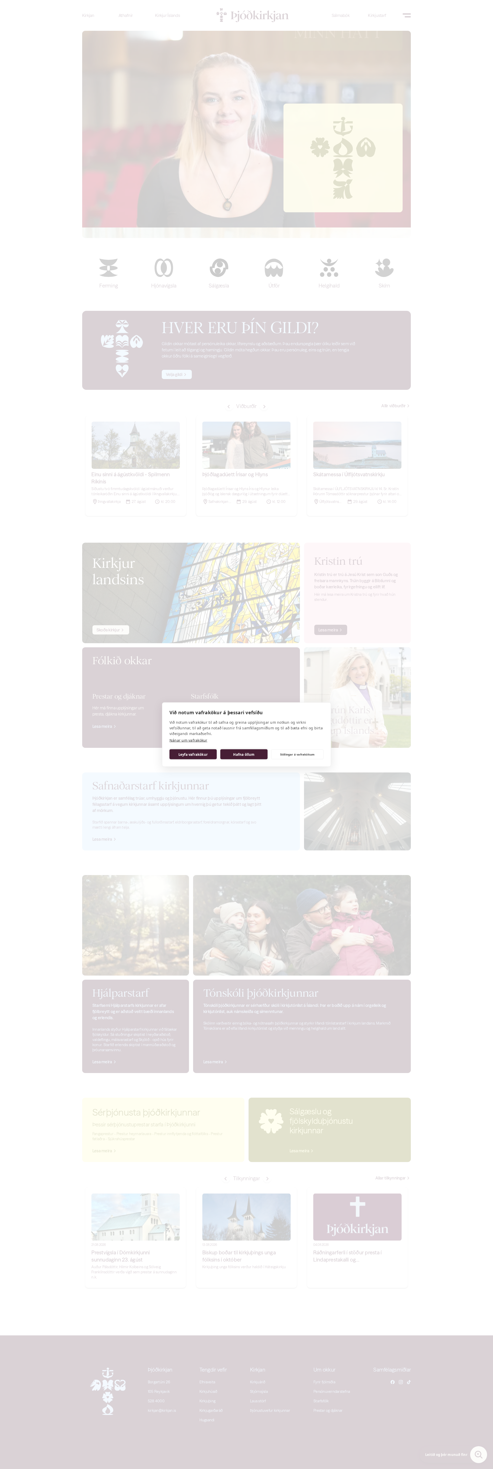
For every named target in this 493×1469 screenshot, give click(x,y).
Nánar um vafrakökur (188, 740)
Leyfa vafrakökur (193, 754)
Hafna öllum (243, 754)
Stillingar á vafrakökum (297, 754)
